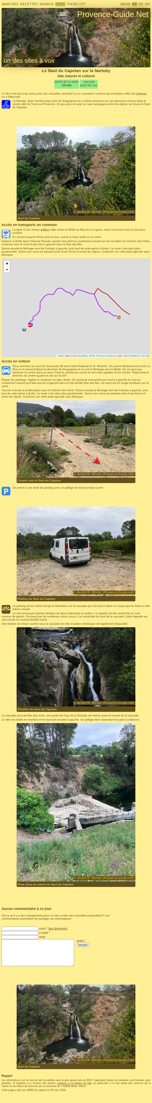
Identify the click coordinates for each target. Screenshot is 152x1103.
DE (141, 4)
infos (125, 4)
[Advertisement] (76, 118)
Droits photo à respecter (16, 20)
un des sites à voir (29, 60)
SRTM (92, 356)
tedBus (45, 229)
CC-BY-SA (144, 356)
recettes (29, 4)
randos (47, 4)
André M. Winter (68, 207)
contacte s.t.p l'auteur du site (74, 1083)
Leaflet (60, 356)
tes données (57, 928)
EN (147, 4)
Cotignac (141, 93)
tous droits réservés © (38, 207)
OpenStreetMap (79, 356)
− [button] (7, 269)
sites (60, 4)
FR (134, 4)
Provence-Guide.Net (112, 14)
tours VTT (76, 4)
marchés (10, 4)
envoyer (82, 944)
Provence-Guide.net (105, 356)
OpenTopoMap (130, 356)
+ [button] (7, 263)
